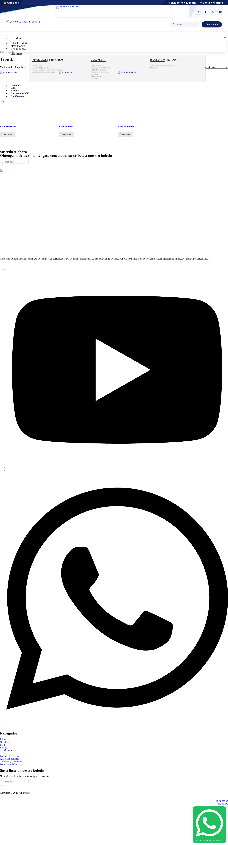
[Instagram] (213, 11)
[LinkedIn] (198, 11)
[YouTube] (220, 11)
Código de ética (18, 48)
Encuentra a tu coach (183, 2)
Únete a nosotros (213, 2)
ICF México (17, 38)
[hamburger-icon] (225, 37)
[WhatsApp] (117, 724)
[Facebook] (205, 11)
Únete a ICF (212, 24)
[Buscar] (174, 24)
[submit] (1, 165)
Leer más (7, 134)
